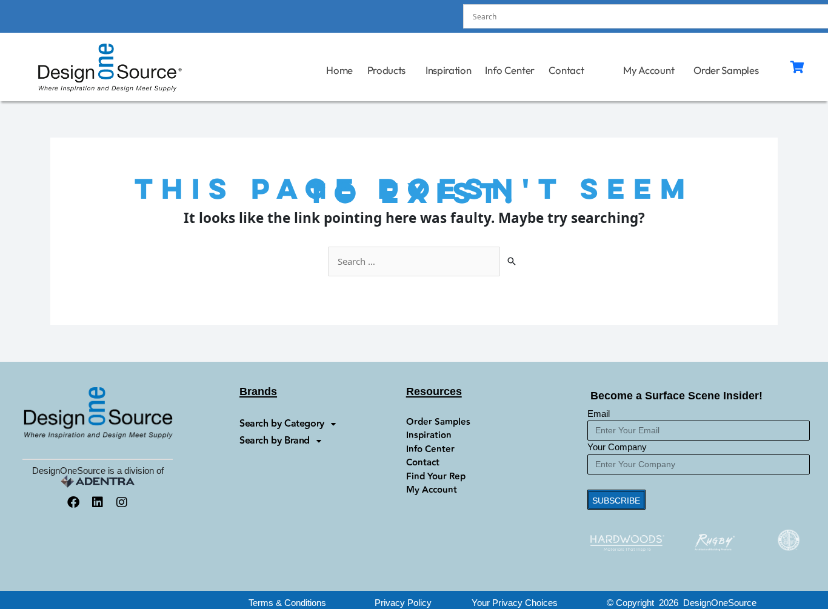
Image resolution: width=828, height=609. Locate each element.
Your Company (617, 447)
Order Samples (726, 70)
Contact (567, 70)
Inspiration (449, 70)
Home (339, 70)
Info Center (510, 70)
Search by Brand (274, 440)
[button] (515, 602)
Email (598, 413)
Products (386, 70)
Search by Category (281, 423)
